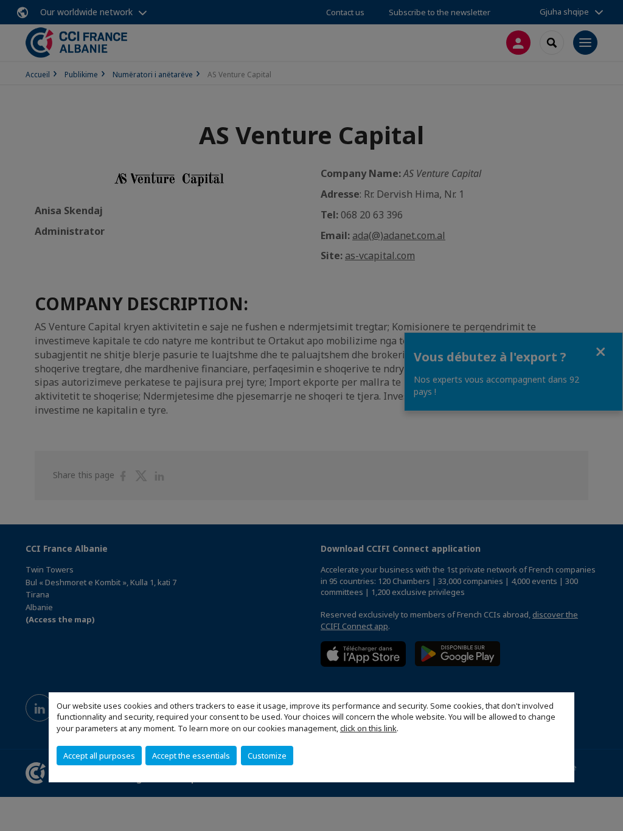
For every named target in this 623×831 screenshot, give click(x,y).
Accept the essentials (191, 755)
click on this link (368, 728)
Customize (267, 755)
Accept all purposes (99, 755)
